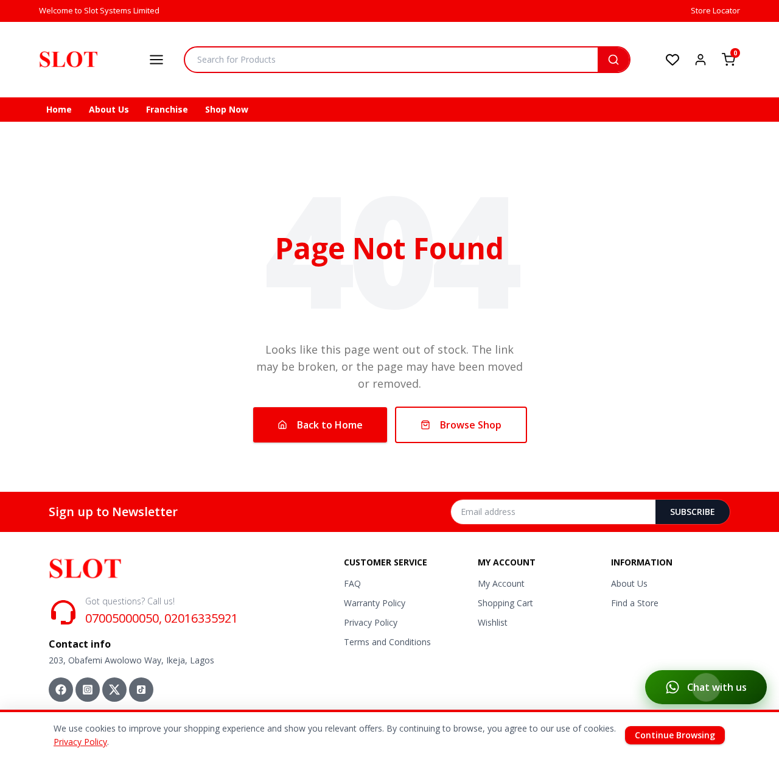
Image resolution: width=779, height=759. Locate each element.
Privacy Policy (370, 622)
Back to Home (330, 425)
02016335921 (201, 618)
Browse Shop (470, 425)
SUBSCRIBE (692, 511)
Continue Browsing (675, 735)
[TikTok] (141, 689)
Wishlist (493, 622)
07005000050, (123, 618)
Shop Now (226, 109)
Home (59, 109)
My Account (501, 583)
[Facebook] (61, 689)
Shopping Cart (505, 603)
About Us (109, 109)
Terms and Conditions (387, 642)
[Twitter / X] (114, 689)
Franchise (167, 109)
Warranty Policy (374, 603)
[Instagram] (87, 689)
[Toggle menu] (156, 60)
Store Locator (715, 10)
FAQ (352, 583)
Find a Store (634, 603)
